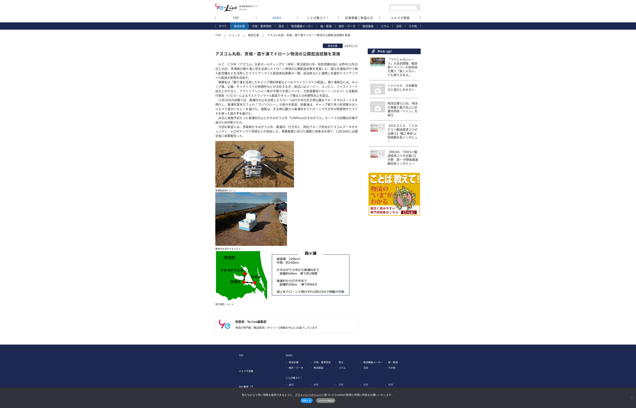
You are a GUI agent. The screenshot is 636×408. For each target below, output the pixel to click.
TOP (236, 18)
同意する (306, 400)
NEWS (277, 18)
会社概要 (244, 386)
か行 (316, 384)
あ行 (291, 384)
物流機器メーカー (302, 26)
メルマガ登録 (400, 18)
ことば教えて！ (318, 18)
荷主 (281, 26)
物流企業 (239, 26)
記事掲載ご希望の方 (359, 18)
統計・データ (347, 26)
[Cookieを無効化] (632, 397)
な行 (390, 384)
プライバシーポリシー (308, 394)
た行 (365, 384)
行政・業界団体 (262, 26)
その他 (413, 26)
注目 (399, 26)
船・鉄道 (326, 26)
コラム (385, 26)
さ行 (341, 384)
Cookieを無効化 (326, 400)
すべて (223, 26)
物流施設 (368, 26)
